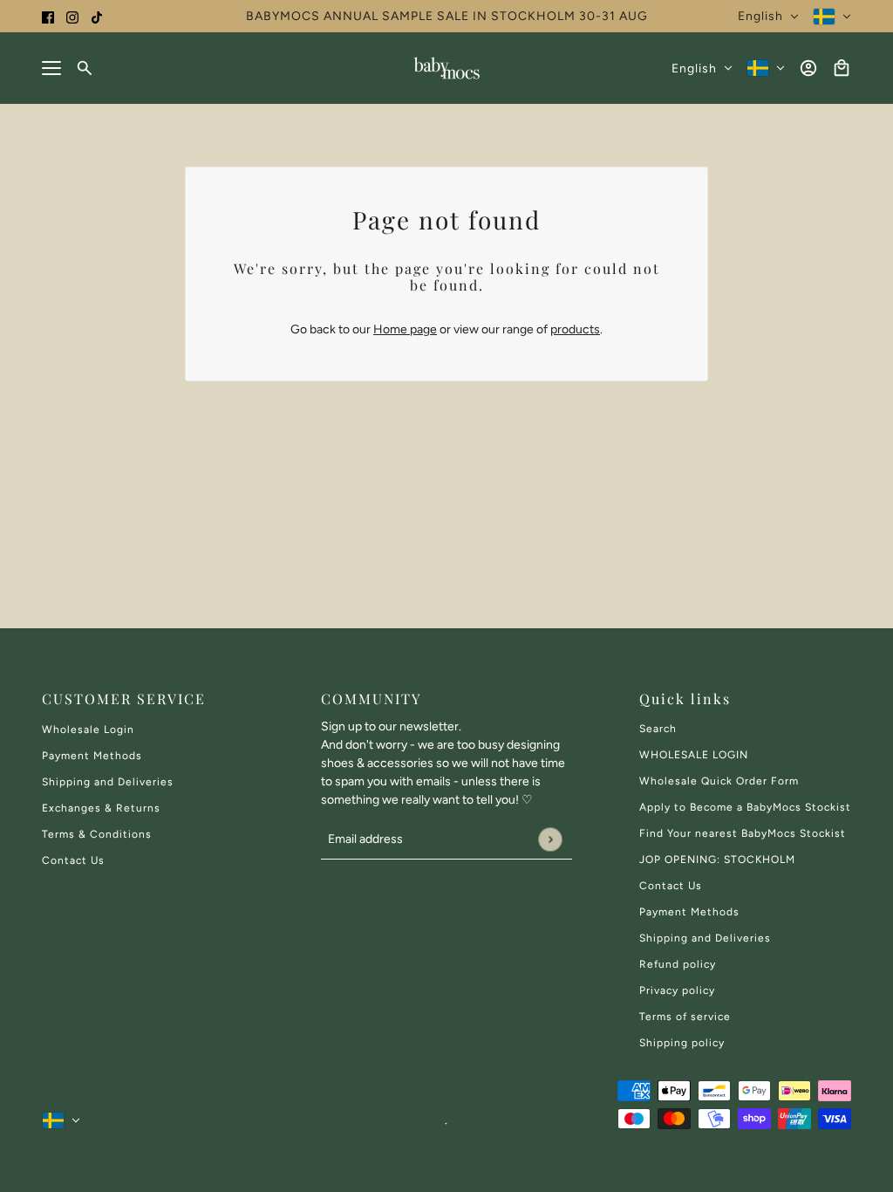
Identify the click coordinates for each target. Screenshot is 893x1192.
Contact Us (73, 860)
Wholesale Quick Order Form (719, 781)
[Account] (808, 68)
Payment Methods (92, 756)
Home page (405, 329)
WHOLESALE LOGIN (693, 755)
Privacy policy (677, 990)
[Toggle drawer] (51, 68)
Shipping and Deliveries (108, 782)
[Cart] (841, 68)
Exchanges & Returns (101, 808)
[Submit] (550, 839)
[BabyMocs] (446, 68)
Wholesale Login (88, 729)
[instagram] (72, 16)
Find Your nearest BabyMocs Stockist (742, 833)
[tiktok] (97, 16)
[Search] (84, 68)
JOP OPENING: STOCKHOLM (717, 859)
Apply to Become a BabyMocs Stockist (745, 807)
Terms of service (685, 1016)
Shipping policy (682, 1043)
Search (658, 729)
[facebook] (48, 16)
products (575, 329)
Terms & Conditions (97, 834)
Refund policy (677, 964)
